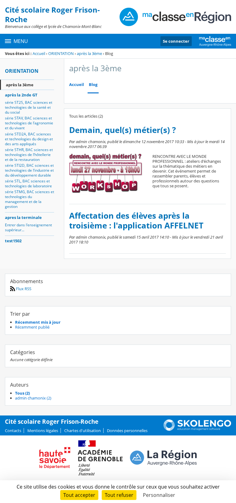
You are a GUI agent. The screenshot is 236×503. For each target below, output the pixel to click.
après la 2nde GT (21, 95)
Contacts (13, 430)
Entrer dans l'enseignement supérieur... (28, 227)
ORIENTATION (61, 53)
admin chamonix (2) (33, 398)
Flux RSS (23, 288)
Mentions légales (42, 430)
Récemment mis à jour (38, 322)
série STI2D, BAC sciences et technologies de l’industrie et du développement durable (29, 170)
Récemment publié (32, 327)
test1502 (13, 241)
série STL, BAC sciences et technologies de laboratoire (28, 183)
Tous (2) (22, 393)
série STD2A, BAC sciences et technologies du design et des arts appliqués (29, 138)
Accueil (39, 53)
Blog (93, 84)
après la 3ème (89, 53)
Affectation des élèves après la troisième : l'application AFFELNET (136, 220)
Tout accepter (79, 495)
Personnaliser (159, 495)
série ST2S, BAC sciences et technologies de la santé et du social (28, 107)
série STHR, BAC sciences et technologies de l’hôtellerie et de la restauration (29, 154)
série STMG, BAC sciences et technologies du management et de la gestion (29, 199)
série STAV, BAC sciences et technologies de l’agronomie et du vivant (29, 123)
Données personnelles (127, 430)
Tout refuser (119, 495)
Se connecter (176, 41)
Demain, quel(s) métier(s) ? (122, 130)
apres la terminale (23, 217)
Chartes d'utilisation (82, 430)
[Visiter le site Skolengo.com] (197, 429)
